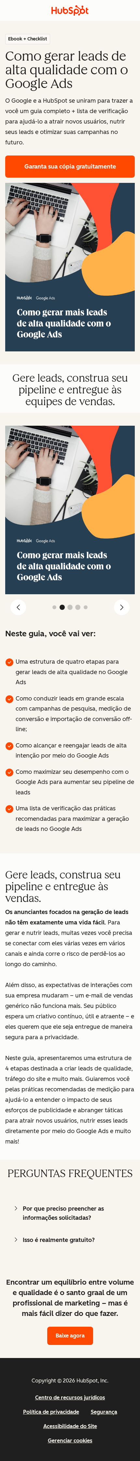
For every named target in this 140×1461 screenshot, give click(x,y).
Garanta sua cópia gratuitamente (70, 166)
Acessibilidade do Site (70, 1426)
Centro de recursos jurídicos (70, 1398)
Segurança (104, 1412)
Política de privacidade (51, 1412)
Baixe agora (70, 1336)
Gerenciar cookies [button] (70, 1441)
